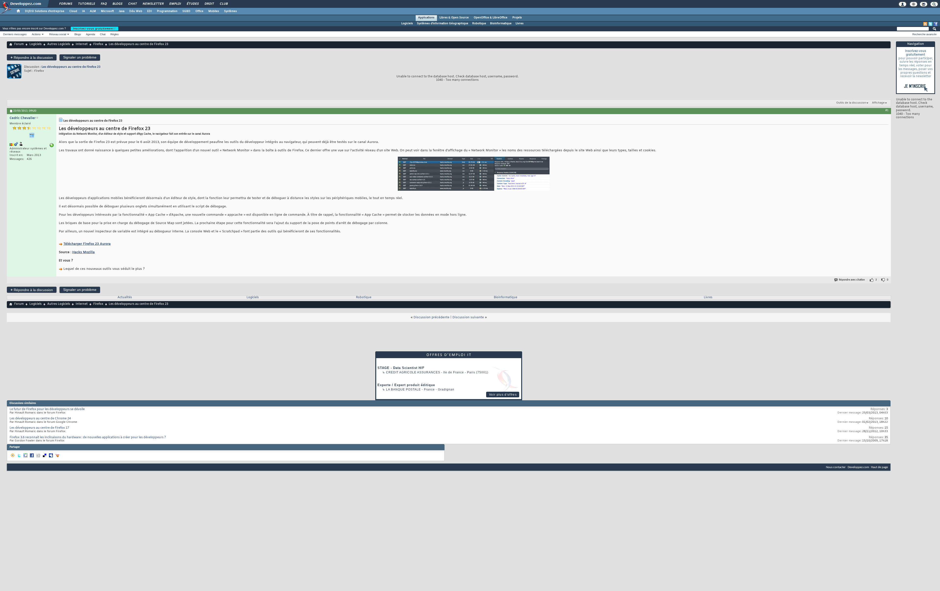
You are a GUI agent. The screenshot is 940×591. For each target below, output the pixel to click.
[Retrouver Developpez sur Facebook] (936, 24)
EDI (149, 11)
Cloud (73, 11)
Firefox (98, 44)
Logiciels (407, 23)
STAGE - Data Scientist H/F (400, 368)
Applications (426, 17)
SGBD (186, 11)
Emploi (175, 4)
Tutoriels (86, 4)
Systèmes (230, 11)
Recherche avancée (924, 34)
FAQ (103, 4)
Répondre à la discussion (32, 57)
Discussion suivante (468, 317)
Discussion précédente (431, 317)
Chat (132, 4)
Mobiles (213, 11)
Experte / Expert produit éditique (406, 385)
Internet (82, 44)
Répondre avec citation (852, 280)
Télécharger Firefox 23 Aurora (87, 244)
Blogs (117, 4)
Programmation (167, 11)
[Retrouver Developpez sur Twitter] (930, 24)
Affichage (878, 103)
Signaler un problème (79, 57)
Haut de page (879, 467)
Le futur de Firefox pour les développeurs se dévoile (47, 409)
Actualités (125, 297)
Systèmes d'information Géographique (442, 23)
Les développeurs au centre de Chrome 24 (40, 419)
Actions (36, 34)
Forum (19, 44)
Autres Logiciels (58, 44)
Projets (517, 17)
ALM (93, 11)
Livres (520, 23)
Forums (65, 4)
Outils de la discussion (851, 103)
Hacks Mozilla (83, 252)
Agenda (90, 34)
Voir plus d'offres (503, 394)
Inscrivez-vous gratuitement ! (94, 28)
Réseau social (57, 34)
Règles (114, 34)
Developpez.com (858, 467)
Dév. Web (135, 11)
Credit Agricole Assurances (413, 372)
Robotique (479, 23)
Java (121, 11)
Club (223, 4)
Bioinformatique (501, 23)
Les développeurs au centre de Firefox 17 (39, 428)
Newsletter (153, 4)
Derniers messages (15, 34)
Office (199, 11)
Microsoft (107, 11)
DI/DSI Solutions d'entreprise (44, 11)
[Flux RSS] (925, 24)
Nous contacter (836, 467)
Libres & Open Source (454, 17)
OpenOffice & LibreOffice (490, 17)
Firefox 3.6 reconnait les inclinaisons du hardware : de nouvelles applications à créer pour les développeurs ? (88, 437)
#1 (886, 110)
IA (83, 11)
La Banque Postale (403, 389)
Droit (209, 4)
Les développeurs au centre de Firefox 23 (71, 67)
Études (192, 4)
